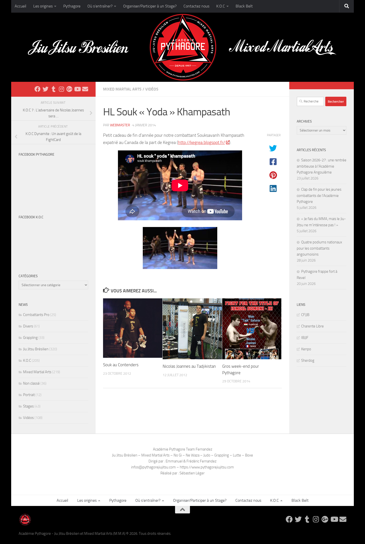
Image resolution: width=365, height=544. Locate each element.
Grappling (30, 337)
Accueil (20, 6)
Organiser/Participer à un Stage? (150, 6)
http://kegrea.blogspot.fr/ (201, 142)
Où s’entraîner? (99, 6)
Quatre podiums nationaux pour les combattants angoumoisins (319, 248)
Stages (28, 406)
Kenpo (306, 349)
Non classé (31, 383)
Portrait (29, 395)
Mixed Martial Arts (122, 89)
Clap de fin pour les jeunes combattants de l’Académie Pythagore (319, 195)
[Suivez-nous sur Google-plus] (69, 89)
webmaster (120, 125)
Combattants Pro (36, 315)
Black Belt (244, 6)
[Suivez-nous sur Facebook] (37, 89)
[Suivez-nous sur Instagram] (61, 89)
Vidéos (151, 89)
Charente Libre (312, 326)
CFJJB (305, 315)
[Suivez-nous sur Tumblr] (53, 89)
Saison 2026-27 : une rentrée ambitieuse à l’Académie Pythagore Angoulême (321, 166)
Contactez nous (196, 6)
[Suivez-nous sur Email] (85, 89)
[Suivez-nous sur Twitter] (45, 89)
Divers (28, 326)
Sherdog (307, 360)
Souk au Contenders (121, 364)
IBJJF (304, 337)
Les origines (43, 6)
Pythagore (71, 6)
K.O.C (220, 6)
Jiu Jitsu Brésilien (35, 349)
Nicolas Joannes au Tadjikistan (189, 366)
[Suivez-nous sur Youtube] (77, 89)
